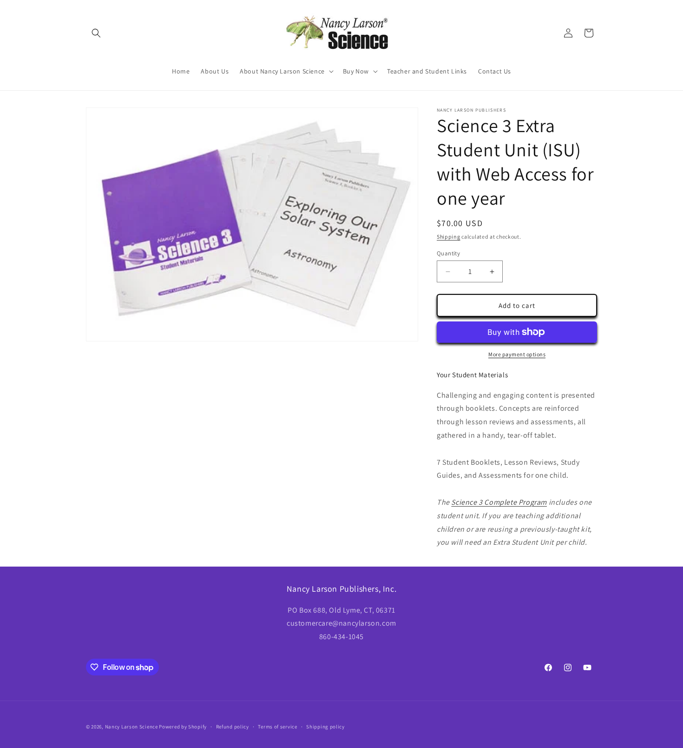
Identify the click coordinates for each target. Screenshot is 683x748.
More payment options (516, 354)
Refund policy (232, 726)
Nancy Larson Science (131, 726)
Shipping (448, 236)
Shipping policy (325, 726)
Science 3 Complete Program (499, 502)
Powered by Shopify (183, 726)
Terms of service (277, 726)
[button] (96, 33)
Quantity (448, 253)
